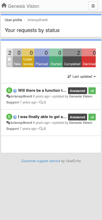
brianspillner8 (21, 96)
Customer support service (40, 160)
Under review (28, 61)
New (17, 63)
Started (55, 63)
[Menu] (93, 5)
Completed (72, 63)
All (10, 63)
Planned (42, 63)
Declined (89, 63)
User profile (13, 19)
